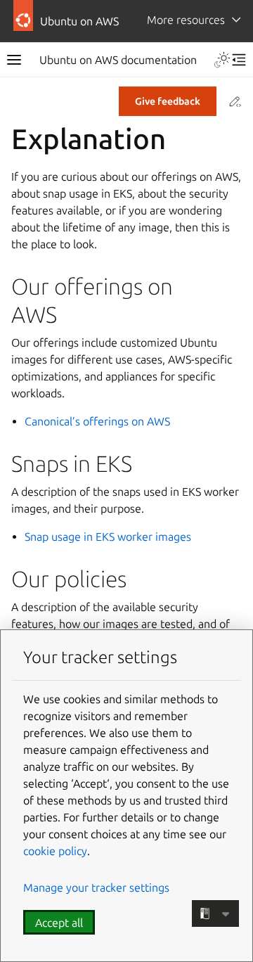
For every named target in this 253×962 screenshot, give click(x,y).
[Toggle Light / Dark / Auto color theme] (222, 59)
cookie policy (55, 851)
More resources (186, 19)
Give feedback (167, 101)
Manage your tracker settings (96, 887)
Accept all (59, 922)
